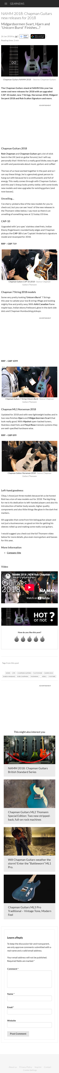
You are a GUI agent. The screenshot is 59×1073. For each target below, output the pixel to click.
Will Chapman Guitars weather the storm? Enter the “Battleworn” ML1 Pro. (29, 863)
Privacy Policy (25, 1067)
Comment (12, 968)
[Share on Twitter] (52, 663)
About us (13, 1067)
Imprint (38, 1067)
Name (10, 993)
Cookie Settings (30, 1070)
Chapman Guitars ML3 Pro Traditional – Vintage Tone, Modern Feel (29, 910)
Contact (47, 1067)
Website (11, 1020)
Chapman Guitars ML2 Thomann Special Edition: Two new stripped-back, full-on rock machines (29, 815)
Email (10, 1007)
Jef (16, 36)
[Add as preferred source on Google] (38, 36)
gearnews (17, 3)
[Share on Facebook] (41, 663)
